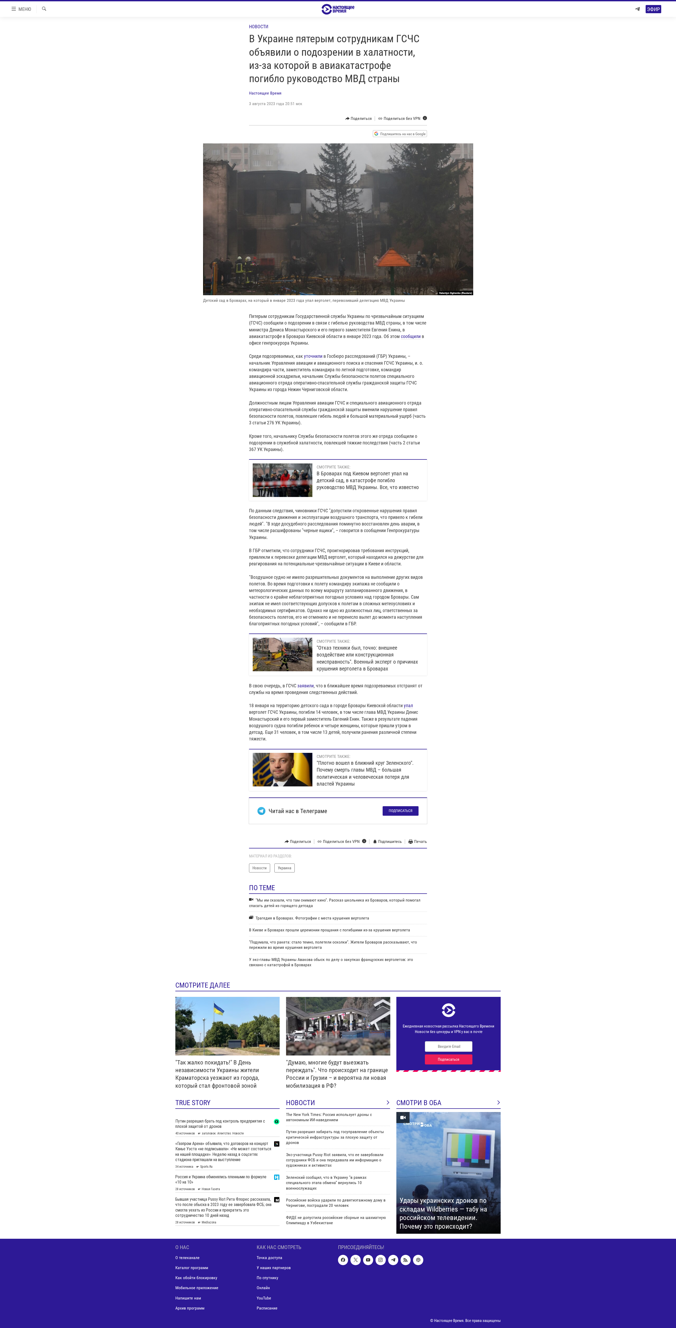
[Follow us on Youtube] (368, 1260)
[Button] (358, 118)
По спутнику (267, 1277)
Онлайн (263, 1288)
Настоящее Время (265, 93)
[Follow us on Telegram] (393, 1260)
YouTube (264, 1298)
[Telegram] (637, 9)
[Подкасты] (418, 1260)
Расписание (267, 1308)
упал (408, 705)
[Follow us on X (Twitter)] (355, 1260)
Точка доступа (269, 1257)
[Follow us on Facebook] (343, 1260)
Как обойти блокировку (196, 1277)
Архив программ (189, 1308)
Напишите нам (188, 1298)
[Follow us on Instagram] (380, 1260)
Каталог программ (191, 1267)
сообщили (411, 336)
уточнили (313, 356)
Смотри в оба (419, 1103)
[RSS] (406, 1260)
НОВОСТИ (300, 1103)
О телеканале (187, 1257)
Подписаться (400, 811)
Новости (258, 26)
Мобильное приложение (196, 1288)
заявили (305, 685)
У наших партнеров (274, 1267)
